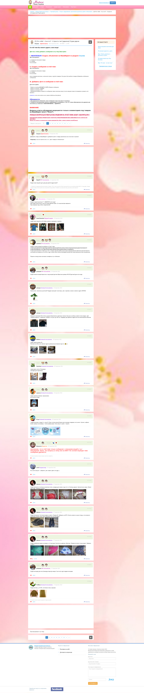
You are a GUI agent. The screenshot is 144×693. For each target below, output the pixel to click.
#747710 (89, 442)
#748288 (89, 581)
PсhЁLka (38, 584)
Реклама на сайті (65, 649)
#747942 (89, 508)
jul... (37, 199)
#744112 (89, 130)
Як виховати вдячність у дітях (105, 51)
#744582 (89, 176)
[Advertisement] (72, 26)
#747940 (89, 480)
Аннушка (37, 43)
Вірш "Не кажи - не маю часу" (105, 62)
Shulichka (38, 366)
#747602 (89, 415)
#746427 (89, 309)
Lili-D (37, 467)
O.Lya (37, 419)
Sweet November (40, 218)
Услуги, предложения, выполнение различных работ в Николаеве (76, 11)
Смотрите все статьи (105, 66)
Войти (113, 2)
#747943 (89, 536)
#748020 (89, 564)
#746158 (89, 239)
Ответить (87, 143)
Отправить (93, 683)
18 (34, 143)
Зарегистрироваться (104, 2)
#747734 (89, 464)
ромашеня (38, 271)
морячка (38, 393)
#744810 (89, 195)
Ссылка (82, 56)
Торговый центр (54, 11)
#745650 (89, 214)
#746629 (89, 335)
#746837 (89, 389)
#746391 (89, 284)
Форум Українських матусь (42, 11)
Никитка (38, 484)
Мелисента (39, 446)
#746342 (89, 267)
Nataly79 (38, 180)
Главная (32, 11)
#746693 (89, 362)
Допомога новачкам (66, 652)
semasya (38, 287)
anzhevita (38, 243)
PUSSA (38, 339)
